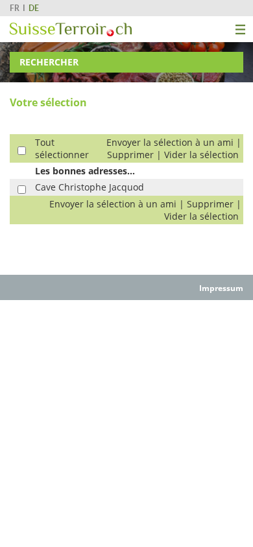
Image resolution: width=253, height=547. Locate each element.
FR (14, 8)
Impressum (221, 288)
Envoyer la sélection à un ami (170, 142)
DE (34, 8)
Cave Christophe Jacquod (89, 187)
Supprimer (130, 154)
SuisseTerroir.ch (71, 29)
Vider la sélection (201, 154)
